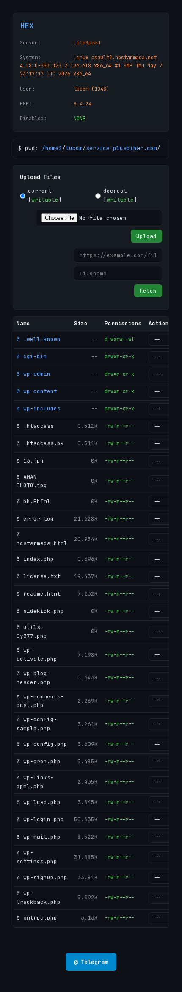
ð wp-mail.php (39, 836)
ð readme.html (39, 593)
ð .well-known (39, 339)
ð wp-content (37, 391)
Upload (146, 236)
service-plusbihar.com (121, 148)
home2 (53, 148)
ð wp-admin (33, 373)
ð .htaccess (35, 425)
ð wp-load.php (39, 802)
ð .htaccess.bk (40, 443)
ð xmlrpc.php (37, 917)
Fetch (148, 290)
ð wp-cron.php (39, 761)
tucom (74, 148)
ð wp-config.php (42, 744)
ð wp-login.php (40, 819)
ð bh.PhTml (33, 501)
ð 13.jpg (30, 460)
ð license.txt (39, 576)
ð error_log (35, 518)
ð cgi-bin (32, 356)
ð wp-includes (39, 408)
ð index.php (35, 559)
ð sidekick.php (40, 611)
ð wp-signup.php (42, 877)
